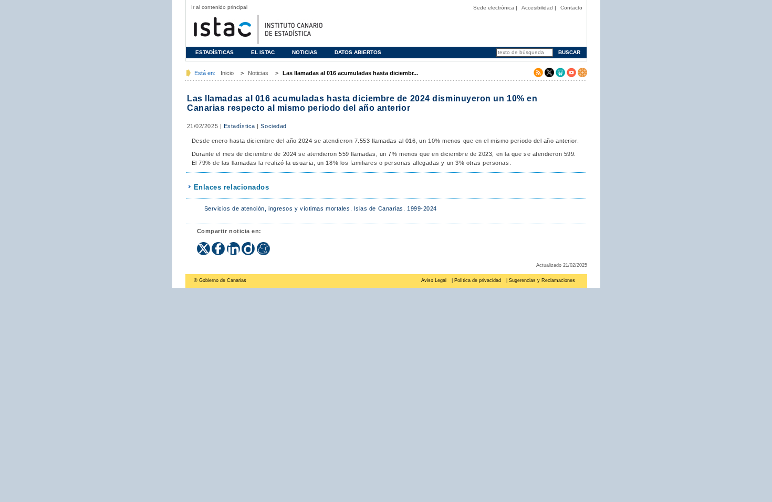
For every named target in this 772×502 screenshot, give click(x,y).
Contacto (571, 8)
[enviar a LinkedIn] (234, 245)
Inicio (227, 73)
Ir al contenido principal (219, 7)
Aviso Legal (433, 280)
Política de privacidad (477, 280)
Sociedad (273, 126)
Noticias (304, 52)
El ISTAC (263, 52)
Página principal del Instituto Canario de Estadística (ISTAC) (256, 28)
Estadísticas (214, 52)
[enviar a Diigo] (249, 245)
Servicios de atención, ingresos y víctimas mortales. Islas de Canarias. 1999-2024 (320, 208)
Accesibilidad (537, 8)
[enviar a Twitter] (204, 245)
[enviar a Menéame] (263, 245)
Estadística (239, 126)
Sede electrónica (493, 8)
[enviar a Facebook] (219, 245)
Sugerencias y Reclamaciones (542, 280)
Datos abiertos (358, 52)
